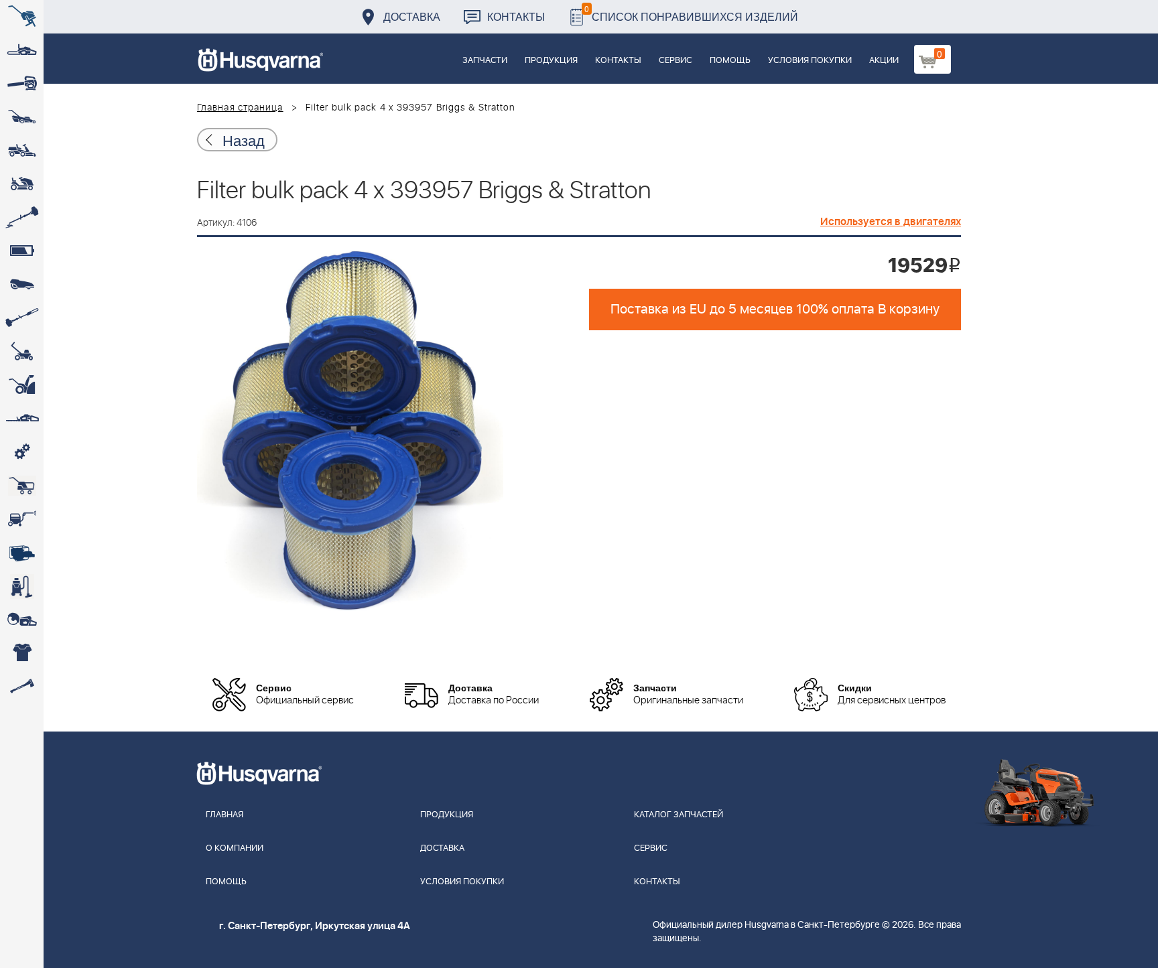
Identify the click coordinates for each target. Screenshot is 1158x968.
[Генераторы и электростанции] (22, 485)
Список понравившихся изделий (691, 13)
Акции (884, 60)
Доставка (411, 16)
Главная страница (240, 108)
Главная (224, 815)
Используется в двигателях (890, 222)
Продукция (551, 60)
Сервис (675, 60)
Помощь (730, 60)
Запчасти (484, 60)
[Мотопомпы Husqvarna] (22, 552)
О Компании (234, 848)
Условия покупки (810, 60)
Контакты (516, 16)
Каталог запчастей (678, 815)
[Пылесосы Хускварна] (22, 586)
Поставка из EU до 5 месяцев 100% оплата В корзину (775, 309)
